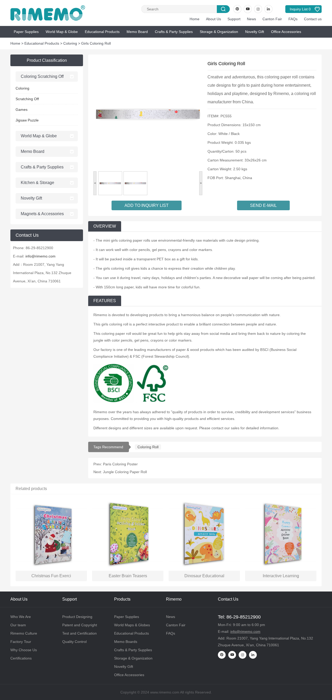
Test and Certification (79, 633)
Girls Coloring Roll (96, 43)
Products (122, 599)
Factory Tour (20, 642)
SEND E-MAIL (263, 205)
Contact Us (228, 599)
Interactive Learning (281, 576)
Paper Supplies (26, 32)
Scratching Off (27, 99)
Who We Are (20, 617)
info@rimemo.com (40, 256)
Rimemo (174, 599)
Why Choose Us (23, 650)
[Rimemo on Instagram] (258, 9)
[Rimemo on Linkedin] (268, 9)
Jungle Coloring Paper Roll (125, 472)
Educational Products (102, 32)
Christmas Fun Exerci (51, 576)
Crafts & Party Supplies (174, 32)
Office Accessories (286, 32)
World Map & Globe (62, 32)
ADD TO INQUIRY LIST (147, 205)
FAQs (293, 19)
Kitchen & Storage (37, 182)
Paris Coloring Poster (120, 464)
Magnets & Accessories (42, 214)
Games (21, 109)
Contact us (313, 19)
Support (233, 19)
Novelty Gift (254, 32)
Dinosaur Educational (204, 576)
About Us (213, 19)
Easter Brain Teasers (128, 576)
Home (194, 19)
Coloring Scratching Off (42, 76)
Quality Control (74, 642)
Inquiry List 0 (300, 9)
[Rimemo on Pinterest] (237, 9)
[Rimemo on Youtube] (248, 9)
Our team (18, 625)
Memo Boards (125, 642)
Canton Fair (272, 19)
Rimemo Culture (23, 633)
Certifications (21, 658)
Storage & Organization (219, 32)
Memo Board (137, 32)
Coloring (70, 43)
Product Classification (47, 60)
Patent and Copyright (79, 625)
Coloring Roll (147, 447)
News (251, 19)
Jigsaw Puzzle (27, 120)
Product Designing (77, 617)
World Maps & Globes (132, 625)
